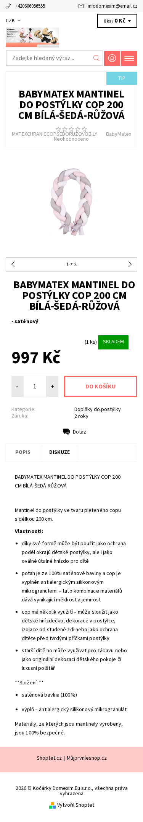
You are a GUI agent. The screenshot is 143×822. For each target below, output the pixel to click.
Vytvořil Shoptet (75, 805)
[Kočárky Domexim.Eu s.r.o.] (71, 37)
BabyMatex (118, 134)
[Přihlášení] (112, 58)
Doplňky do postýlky (97, 409)
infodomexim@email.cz (112, 6)
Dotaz (79, 432)
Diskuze (59, 452)
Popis (23, 452)
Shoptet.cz (49, 758)
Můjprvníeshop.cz (87, 758)
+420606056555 (30, 6)
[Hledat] (96, 58)
